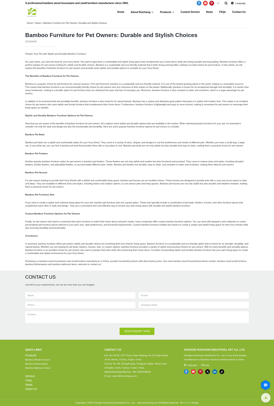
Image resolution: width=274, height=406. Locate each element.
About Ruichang (140, 12)
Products (165, 12)
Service (30, 376)
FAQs (222, 12)
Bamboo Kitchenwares (36, 363)
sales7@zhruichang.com (124, 376)
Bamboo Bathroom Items (37, 368)
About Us (31, 388)
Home (120, 12)
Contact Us (239, 12)
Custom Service (190, 12)
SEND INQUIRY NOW (137, 331)
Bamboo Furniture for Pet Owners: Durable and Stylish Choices (75, 23)
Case (28, 380)
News (209, 12)
